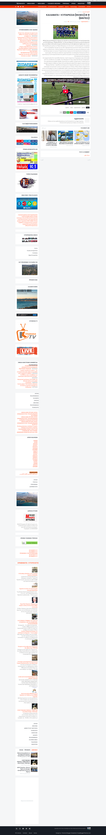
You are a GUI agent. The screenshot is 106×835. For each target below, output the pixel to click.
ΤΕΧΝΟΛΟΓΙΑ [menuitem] (21, 3)
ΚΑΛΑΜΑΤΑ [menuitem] (36, 398)
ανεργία (24, 224)
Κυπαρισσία (34, 218)
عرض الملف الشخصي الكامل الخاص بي (28, 474)
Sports (67, 6)
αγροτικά (35, 219)
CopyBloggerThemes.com (84, 833)
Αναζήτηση (35, 253)
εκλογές (19, 221)
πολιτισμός (19, 218)
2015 (35, 457)
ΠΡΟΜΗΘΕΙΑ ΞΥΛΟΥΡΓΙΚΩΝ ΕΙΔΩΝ (28, 553)
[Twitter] (75, 112)
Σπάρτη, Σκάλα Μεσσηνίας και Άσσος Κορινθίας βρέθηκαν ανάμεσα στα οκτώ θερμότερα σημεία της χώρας (27, 48)
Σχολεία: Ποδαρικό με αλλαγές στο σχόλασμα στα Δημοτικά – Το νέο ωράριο (27, 632)
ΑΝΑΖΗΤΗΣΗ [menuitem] (81, 3)
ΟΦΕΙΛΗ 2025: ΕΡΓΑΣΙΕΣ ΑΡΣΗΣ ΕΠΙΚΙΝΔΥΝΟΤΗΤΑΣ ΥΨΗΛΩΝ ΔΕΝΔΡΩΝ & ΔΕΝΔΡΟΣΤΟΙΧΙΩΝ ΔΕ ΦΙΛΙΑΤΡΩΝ (27, 418)
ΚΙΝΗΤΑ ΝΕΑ (34, 733)
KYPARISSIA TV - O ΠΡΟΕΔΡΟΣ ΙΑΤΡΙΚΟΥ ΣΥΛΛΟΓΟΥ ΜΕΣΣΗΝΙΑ (51, 144)
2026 (35, 440)
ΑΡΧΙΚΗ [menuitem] (73, 3)
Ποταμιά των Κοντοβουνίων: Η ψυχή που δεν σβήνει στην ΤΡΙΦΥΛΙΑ (27, 647)
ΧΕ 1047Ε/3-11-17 (33, 555)
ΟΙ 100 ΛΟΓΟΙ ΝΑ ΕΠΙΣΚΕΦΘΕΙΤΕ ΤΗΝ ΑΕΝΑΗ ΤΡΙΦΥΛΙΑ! (27, 677)
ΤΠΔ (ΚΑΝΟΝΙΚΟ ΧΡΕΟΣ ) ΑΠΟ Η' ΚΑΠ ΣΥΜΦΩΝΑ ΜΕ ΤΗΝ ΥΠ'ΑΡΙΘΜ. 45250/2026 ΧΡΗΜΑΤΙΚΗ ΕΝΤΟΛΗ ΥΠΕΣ (27, 430)
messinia (20, 215)
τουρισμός (34, 222)
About (30, 833)
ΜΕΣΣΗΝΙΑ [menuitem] (36, 403)
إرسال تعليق (86, 155)
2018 (35, 453)
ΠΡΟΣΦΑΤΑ (27, 750)
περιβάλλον (21, 222)
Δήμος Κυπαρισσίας (33, 255)
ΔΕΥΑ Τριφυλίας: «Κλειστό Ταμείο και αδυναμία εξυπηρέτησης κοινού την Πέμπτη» (23, 770)
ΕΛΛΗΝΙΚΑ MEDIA (33, 740)
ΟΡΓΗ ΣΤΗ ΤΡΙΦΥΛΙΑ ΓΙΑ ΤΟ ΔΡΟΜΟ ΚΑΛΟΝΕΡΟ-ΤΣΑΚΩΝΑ (81, 143)
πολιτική (35, 221)
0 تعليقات (66, 21)
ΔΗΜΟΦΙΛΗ (34, 750)
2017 (35, 454)
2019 (35, 451)
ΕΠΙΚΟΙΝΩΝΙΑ (81, 6)
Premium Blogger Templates (69, 833)
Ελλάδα (35, 216)
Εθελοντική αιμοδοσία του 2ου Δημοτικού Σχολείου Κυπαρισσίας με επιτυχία (23, 754)
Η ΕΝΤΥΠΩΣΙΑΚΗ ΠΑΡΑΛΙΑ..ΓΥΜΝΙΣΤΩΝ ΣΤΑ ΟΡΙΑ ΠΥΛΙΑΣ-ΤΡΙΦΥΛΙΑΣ (27, 711)
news (71, 107)
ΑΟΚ (28, 221)
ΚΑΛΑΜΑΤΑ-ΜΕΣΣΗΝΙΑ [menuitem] (54, 3)
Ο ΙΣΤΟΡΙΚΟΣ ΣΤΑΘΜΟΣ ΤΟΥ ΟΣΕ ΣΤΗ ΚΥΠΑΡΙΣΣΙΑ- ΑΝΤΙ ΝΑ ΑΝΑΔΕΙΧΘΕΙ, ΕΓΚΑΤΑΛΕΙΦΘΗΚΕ (27, 622)
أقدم (42, 160)
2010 (35, 465)
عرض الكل (44, 128)
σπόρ (19, 219)
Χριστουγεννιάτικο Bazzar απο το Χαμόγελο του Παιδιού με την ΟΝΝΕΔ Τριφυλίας (28, 695)
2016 (35, 456)
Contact (25, 833)
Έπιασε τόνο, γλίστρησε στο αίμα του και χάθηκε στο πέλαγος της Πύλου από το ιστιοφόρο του (27, 34)
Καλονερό (28, 224)
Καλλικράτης (34, 224)
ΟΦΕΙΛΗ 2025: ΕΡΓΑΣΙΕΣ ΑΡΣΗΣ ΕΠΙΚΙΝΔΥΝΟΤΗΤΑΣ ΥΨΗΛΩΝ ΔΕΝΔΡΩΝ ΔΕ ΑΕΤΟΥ (27, 423)
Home (35, 248)
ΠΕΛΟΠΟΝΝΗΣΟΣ (33, 737)
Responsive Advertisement (27, 800)
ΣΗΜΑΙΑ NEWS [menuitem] (31, 3)
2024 (35, 443)
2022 (35, 446)
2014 (35, 459)
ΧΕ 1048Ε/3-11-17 (33, 552)
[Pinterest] (71, 112)
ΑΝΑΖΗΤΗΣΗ (34, 744)
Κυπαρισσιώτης (33, 225)
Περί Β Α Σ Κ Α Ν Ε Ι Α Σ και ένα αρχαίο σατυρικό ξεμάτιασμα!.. (28, 589)
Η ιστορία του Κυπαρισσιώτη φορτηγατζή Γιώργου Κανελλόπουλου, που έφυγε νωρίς (27, 662)
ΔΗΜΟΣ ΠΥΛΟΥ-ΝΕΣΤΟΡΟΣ (30, 728)
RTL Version (18, 833)
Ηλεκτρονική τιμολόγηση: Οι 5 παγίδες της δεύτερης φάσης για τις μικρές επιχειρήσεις (27, 381)
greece (80, 12)
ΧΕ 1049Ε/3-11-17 (33, 550)
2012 (35, 462)
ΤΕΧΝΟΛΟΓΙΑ (34, 730)
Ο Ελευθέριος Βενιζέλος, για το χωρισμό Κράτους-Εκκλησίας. (28, 574)
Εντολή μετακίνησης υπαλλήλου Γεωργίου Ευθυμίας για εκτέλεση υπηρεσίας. (27, 427)
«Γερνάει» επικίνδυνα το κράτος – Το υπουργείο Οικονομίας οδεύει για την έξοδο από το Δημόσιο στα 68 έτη (27, 371)
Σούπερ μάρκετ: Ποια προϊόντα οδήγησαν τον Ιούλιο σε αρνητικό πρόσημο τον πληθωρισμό (27, 385)
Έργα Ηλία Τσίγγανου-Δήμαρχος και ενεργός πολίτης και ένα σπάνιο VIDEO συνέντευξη (28, 605)
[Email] (64, 112)
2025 (35, 442)
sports (67, 107)
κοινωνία (24, 218)
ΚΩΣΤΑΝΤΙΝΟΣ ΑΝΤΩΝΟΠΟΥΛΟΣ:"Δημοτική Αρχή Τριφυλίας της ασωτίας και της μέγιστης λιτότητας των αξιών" (28, 53)
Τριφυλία (24, 216)
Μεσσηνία (28, 218)
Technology (73, 6)
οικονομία (30, 219)
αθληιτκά (27, 225)
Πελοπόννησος (24, 219)
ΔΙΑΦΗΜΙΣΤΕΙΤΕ (33, 486)
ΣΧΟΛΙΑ (21, 750)
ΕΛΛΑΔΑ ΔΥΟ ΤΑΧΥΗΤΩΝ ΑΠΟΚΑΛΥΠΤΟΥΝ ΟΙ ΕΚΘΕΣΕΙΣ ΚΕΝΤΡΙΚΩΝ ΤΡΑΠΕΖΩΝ (28, 367)
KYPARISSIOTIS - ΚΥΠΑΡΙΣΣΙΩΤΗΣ (28, 563)
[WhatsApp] (68, 112)
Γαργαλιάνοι (24, 221)
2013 (35, 460)
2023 (35, 445)
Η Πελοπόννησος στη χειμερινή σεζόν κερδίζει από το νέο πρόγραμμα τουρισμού (28, 43)
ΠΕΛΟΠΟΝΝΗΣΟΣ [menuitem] (34, 396)
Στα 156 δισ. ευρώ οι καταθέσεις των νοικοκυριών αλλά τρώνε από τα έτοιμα (27, 375)
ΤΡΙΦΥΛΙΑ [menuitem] (36, 400)
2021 (35, 448)
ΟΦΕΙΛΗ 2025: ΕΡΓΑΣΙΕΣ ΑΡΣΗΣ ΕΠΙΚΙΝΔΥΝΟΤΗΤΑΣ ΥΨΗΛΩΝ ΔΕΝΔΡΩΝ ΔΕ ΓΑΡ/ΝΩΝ (27, 414)
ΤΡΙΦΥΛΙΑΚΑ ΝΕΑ (42, 6)
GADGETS (60, 6)
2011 (35, 463)
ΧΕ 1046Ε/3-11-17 (33, 556)
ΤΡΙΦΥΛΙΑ (35, 482)
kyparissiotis (77, 107)
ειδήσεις (31, 216)
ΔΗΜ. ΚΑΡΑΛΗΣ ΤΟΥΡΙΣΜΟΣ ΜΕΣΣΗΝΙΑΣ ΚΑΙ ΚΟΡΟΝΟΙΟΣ (66, 143)
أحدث (88, 160)
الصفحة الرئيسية (85, 12)
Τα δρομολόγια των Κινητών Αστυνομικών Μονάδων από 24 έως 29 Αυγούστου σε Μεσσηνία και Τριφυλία (27, 39)
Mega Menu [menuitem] (41, 3)
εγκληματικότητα (28, 222)
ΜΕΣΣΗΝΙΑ (34, 726)
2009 (35, 466)
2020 (34, 450)
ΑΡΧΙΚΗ (89, 6)
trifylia (27, 216)
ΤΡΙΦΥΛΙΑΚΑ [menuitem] (66, 3)
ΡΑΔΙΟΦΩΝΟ (34, 742)
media (31, 221)
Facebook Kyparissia (32, 250)
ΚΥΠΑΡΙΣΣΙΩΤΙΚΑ (52, 6)
